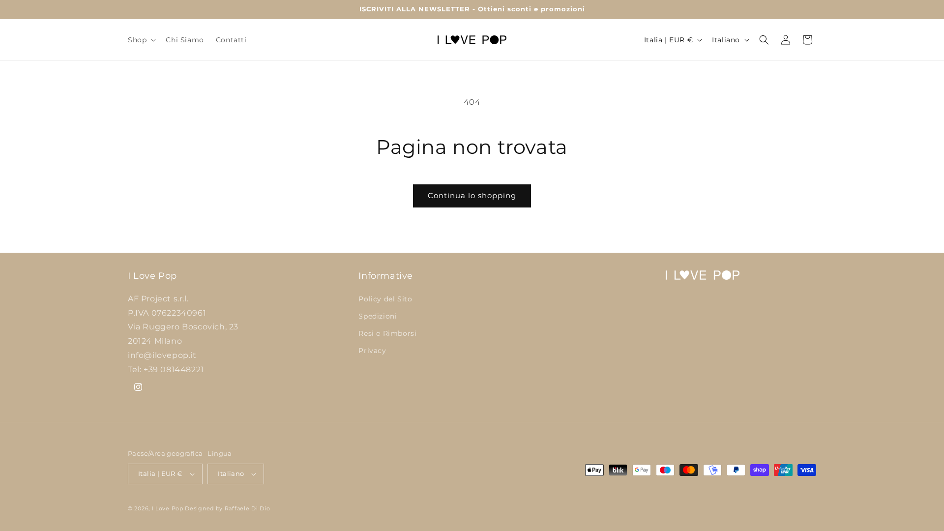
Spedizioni (377, 316)
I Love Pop (168, 508)
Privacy (372, 350)
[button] (141, 40)
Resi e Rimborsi (387, 333)
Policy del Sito (385, 298)
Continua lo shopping (472, 195)
